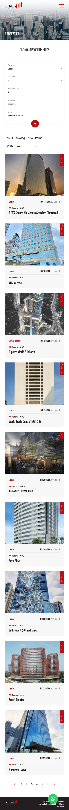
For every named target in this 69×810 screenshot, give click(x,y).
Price (10, 112)
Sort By (9, 146)
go (35, 123)
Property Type (13, 88)
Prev (14, 784)
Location (11, 76)
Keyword (11, 100)
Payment (11, 65)
